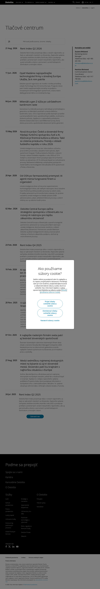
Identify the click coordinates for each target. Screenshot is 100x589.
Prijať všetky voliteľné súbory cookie (50, 303)
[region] (50, 294)
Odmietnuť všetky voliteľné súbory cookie (50, 313)
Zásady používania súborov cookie (53, 291)
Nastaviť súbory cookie (50, 320)
